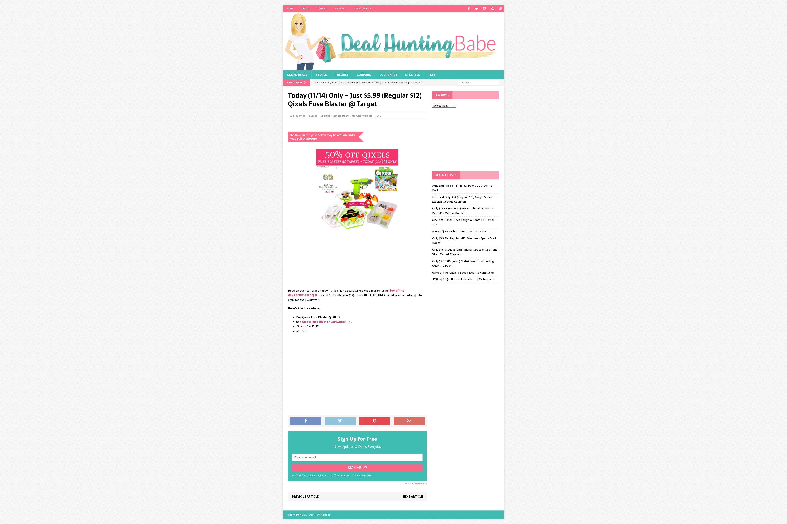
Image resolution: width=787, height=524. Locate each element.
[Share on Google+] (409, 421)
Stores (321, 75)
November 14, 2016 (305, 116)
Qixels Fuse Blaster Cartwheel (324, 321)
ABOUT (305, 8)
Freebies (341, 75)
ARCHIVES (340, 8)
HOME (290, 8)
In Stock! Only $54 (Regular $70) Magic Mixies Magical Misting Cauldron (462, 199)
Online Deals (297, 75)
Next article (413, 496)
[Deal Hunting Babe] (393, 41)
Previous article (305, 496)
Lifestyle (412, 75)
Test (432, 75)
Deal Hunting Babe (336, 116)
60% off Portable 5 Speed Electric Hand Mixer (463, 272)
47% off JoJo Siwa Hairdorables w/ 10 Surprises (463, 279)
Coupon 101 (388, 75)
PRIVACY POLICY (362, 8)
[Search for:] (478, 82)
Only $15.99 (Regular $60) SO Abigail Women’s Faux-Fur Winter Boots (462, 210)
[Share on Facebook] (305, 421)
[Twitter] (476, 8)
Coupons (364, 75)
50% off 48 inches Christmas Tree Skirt (459, 231)
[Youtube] (500, 8)
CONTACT (322, 8)
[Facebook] (468, 8)
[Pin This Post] (374, 421)
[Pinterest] (492, 8)
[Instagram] (484, 8)
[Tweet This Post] (340, 421)
